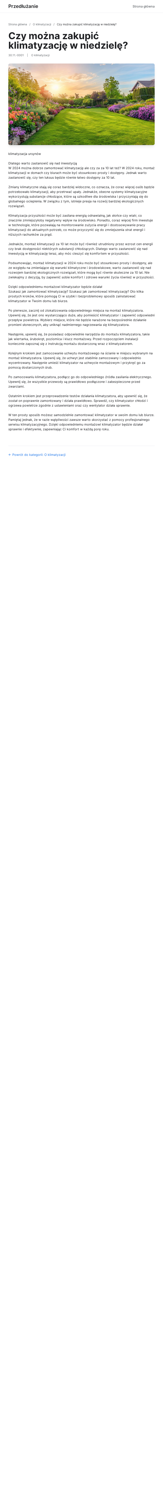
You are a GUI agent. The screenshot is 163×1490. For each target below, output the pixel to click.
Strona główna (144, 6)
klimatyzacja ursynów (24, 154)
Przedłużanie (23, 6)
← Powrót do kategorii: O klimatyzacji (37, 455)
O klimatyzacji (42, 24)
